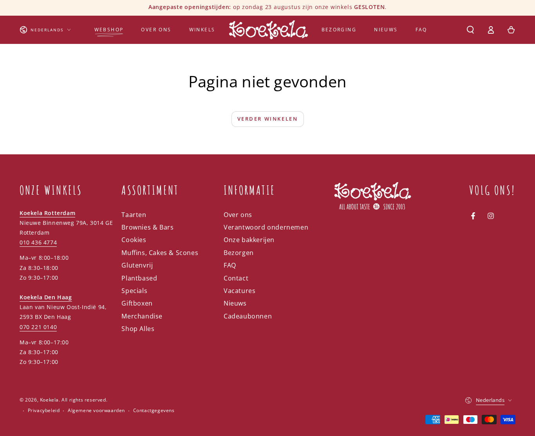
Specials (134, 290)
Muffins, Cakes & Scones (159, 252)
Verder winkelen (267, 118)
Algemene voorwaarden (96, 410)
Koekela (49, 399)
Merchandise (142, 316)
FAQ (230, 265)
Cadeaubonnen (248, 316)
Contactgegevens (154, 410)
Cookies (133, 239)
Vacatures (239, 290)
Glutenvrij (137, 265)
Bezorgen (239, 252)
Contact (236, 278)
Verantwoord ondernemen (266, 227)
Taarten (133, 214)
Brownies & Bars (147, 227)
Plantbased (139, 278)
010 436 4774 (38, 242)
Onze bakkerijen (249, 239)
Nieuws (235, 303)
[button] (470, 29)
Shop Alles (137, 328)
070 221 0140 (38, 327)
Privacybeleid (44, 410)
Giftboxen (136, 303)
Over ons (238, 214)
